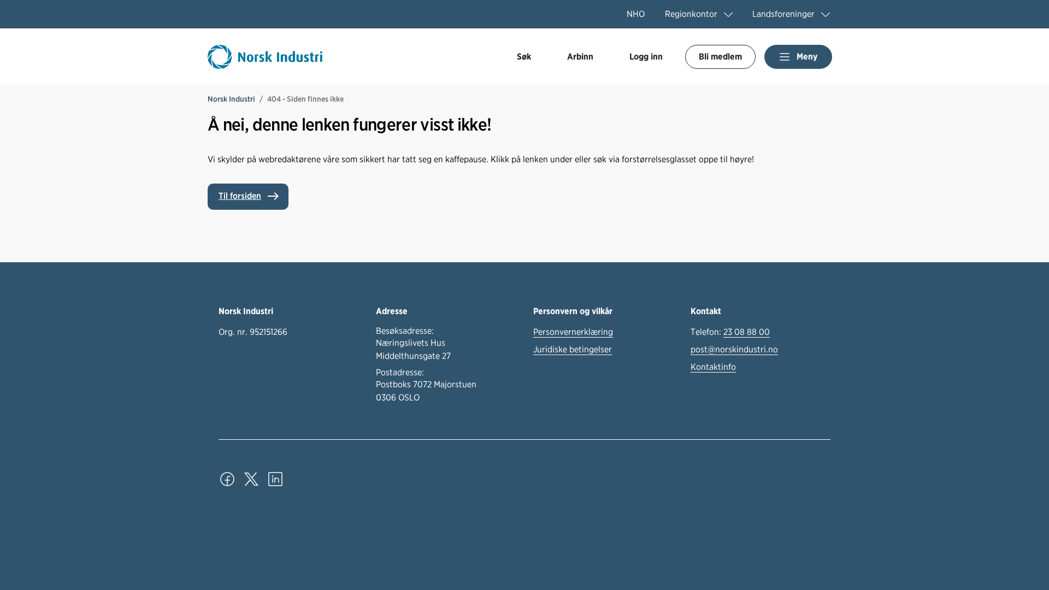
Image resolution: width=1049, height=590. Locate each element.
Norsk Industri (231, 99)
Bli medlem (720, 56)
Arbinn (580, 56)
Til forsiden (240, 196)
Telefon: (730, 332)
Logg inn (646, 56)
